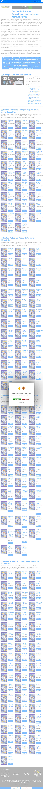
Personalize (21, 402)
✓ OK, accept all (17, 399)
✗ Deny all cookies (26, 399)
